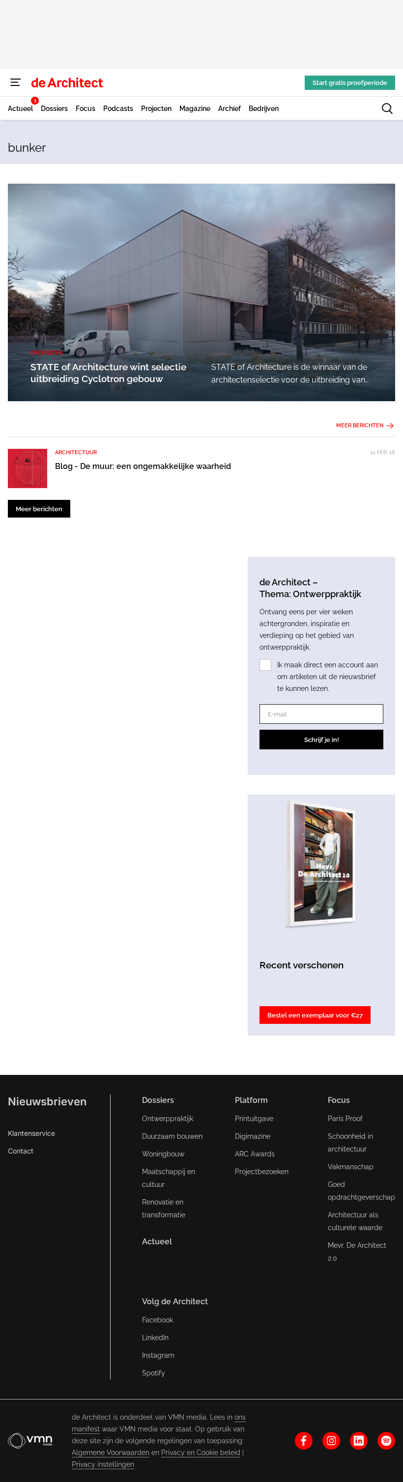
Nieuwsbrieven (47, 1101)
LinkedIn (155, 1338)
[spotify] (386, 1441)
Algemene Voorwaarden (110, 1452)
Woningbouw (163, 1154)
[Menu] (16, 82)
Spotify (153, 1373)
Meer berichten (359, 425)
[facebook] (304, 1441)
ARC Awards (255, 1154)
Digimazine (252, 1136)
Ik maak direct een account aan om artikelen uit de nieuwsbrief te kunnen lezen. (327, 676)
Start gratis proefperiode (350, 82)
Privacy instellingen (103, 1464)
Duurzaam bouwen (172, 1136)
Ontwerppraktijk (167, 1119)
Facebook (157, 1320)
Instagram (158, 1355)
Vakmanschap (351, 1167)
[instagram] (331, 1441)
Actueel (157, 1241)
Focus (339, 1100)
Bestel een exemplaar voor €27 (315, 1015)
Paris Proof (345, 1119)
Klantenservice (31, 1133)
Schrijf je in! (321, 739)
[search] (387, 108)
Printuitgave (254, 1119)
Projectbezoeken (261, 1172)
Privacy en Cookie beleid (200, 1452)
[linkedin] (359, 1441)
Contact (20, 1151)
